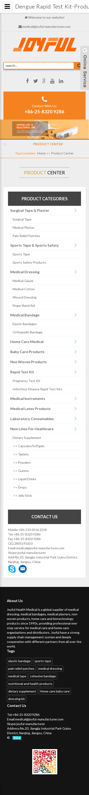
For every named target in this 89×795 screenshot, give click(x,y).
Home (41, 153)
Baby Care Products (27, 351)
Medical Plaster (23, 227)
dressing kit (16, 699)
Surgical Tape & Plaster (29, 210)
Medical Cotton (24, 289)
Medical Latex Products (30, 408)
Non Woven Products (28, 362)
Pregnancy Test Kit (26, 381)
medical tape (17, 676)
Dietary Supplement (27, 438)
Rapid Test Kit (22, 372)
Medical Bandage (24, 315)
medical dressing (50, 668)
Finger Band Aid (24, 305)
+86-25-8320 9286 (44, 111)
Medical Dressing (24, 272)
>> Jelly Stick (22, 495)
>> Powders (22, 462)
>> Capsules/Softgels (28, 446)
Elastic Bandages (25, 324)
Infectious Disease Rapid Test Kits (37, 389)
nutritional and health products (30, 684)
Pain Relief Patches (26, 236)
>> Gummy (21, 471)
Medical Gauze (23, 281)
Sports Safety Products (29, 262)
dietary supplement (22, 691)
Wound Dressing (25, 297)
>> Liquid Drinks (24, 479)
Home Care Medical (27, 341)
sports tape (42, 661)
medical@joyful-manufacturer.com (46, 26)
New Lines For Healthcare (32, 429)
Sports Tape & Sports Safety (34, 245)
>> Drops (20, 487)
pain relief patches (21, 668)
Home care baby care (55, 691)
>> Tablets (21, 454)
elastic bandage (19, 661)
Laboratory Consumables (32, 418)
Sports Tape (21, 254)
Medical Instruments (27, 398)
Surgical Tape (22, 219)
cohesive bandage (43, 676)
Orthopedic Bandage (27, 332)
